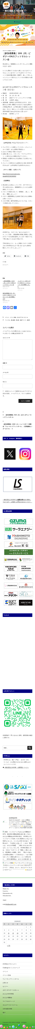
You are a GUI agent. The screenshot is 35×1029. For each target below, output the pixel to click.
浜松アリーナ (23, 320)
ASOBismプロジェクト (10, 964)
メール (5, 372)
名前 (5, 363)
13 (17, 933)
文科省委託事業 (7, 1009)
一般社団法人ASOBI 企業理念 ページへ (16, 767)
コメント (6, 337)
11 (8, 933)
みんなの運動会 (7, 997)
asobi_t (14, 50)
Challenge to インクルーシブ (11, 967)
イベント (7, 317)
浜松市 (28, 320)
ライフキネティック (9, 1001)
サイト (5, 382)
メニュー (18, 22)
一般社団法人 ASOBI (13, 11)
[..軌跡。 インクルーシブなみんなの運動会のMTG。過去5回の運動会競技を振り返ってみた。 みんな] (17, 846)
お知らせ (5, 982)
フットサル (7, 320)
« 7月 (8, 945)
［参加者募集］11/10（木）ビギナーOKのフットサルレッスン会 (9, 282)
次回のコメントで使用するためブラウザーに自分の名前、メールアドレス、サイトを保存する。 (17, 393)
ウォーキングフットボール (11, 979)
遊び (4, 1012)
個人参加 (13, 320)
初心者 (17, 320)
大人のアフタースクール (22, 317)
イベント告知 (13, 317)
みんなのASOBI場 (8, 994)
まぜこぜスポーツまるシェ (11, 990)
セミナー (5, 986)
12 (13, 933)
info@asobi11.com (10, 904)
